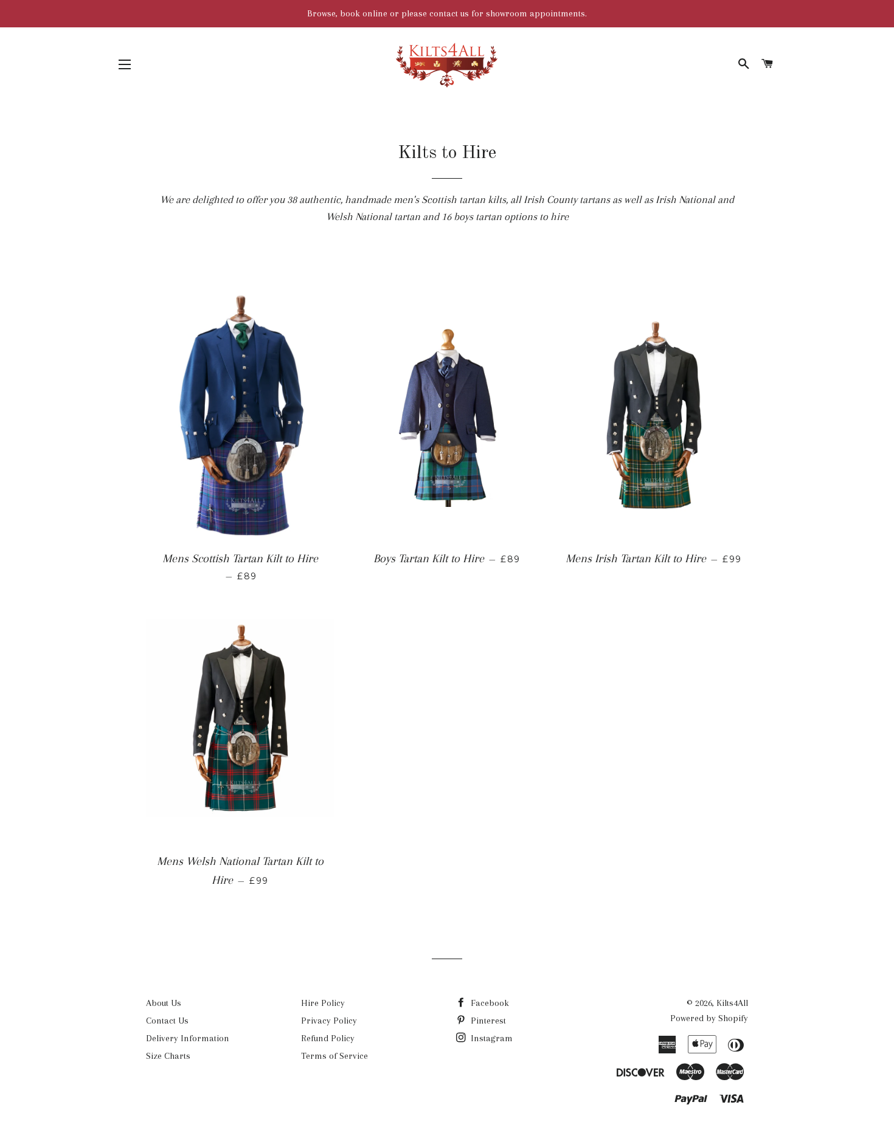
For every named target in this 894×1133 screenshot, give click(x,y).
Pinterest (487, 1020)
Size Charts (168, 1055)
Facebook (488, 1002)
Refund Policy (328, 1038)
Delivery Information (187, 1038)
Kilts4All (732, 1002)
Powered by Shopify (709, 1018)
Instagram (490, 1038)
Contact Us (167, 1020)
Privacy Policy (329, 1020)
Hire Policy (323, 1002)
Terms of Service (334, 1055)
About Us (163, 1002)
